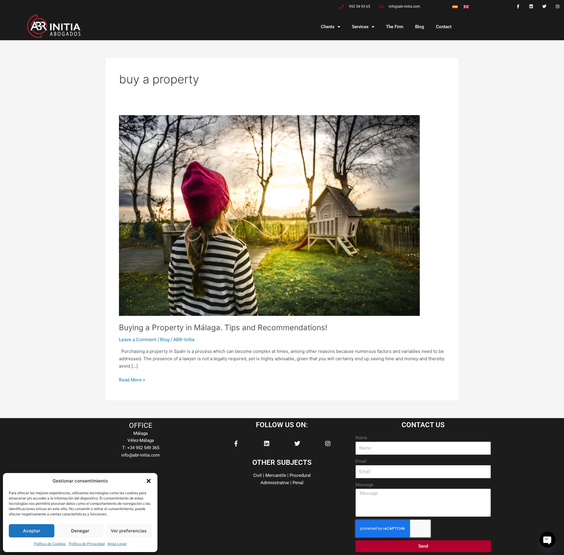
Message (364, 484)
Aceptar (31, 531)
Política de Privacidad (87, 543)
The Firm (394, 26)
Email (361, 461)
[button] (149, 481)
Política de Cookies (50, 543)
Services (360, 26)
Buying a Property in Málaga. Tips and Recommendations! (223, 327)
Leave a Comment (137, 339)
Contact (443, 26)
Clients (328, 26)
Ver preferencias (129, 531)
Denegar (80, 531)
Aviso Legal (117, 543)
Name (361, 437)
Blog (419, 26)
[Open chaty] (547, 540)
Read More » (132, 379)
